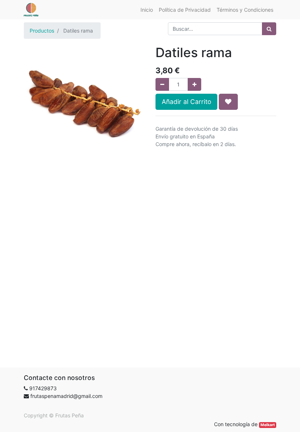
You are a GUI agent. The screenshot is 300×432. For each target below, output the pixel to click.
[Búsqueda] (269, 28)
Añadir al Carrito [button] (186, 101)
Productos (42, 30)
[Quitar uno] (162, 84)
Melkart (267, 424)
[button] (228, 102)
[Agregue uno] (194, 84)
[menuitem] (147, 9)
